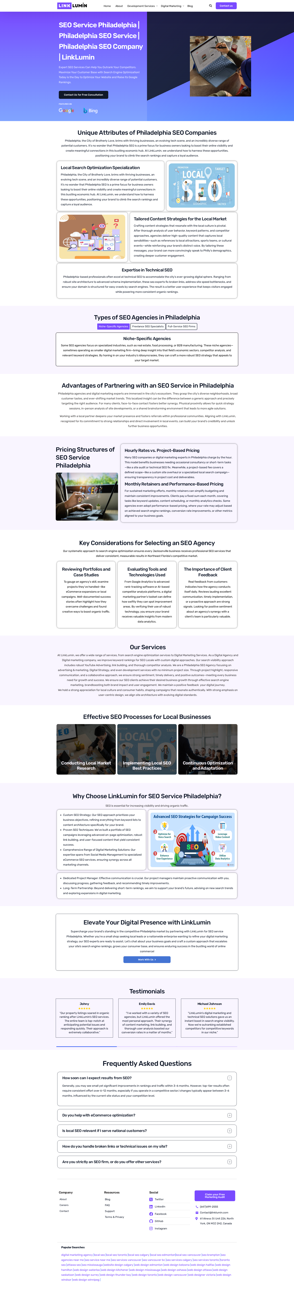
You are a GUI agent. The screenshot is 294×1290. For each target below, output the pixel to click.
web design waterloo (87, 1270)
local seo (99, 1255)
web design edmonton (148, 1265)
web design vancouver (172, 1274)
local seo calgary (138, 1255)
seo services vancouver (126, 1260)
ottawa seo (74, 1265)
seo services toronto (206, 1260)
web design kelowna (177, 1265)
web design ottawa (200, 1270)
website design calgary (118, 1265)
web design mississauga (145, 1270)
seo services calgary (179, 1260)
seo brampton (211, 1255)
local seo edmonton (163, 1255)
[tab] (113, 326)
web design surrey (87, 1274)
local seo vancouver (188, 1255)
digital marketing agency (77, 1255)
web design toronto (144, 1274)
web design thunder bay (115, 1274)
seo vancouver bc (154, 1260)
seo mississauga (92, 1265)
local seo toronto (116, 1255)
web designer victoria (201, 1274)
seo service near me (97, 1260)
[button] (83, 95)
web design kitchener (114, 1270)
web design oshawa (174, 1270)
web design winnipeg (86, 1279)
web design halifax (203, 1265)
